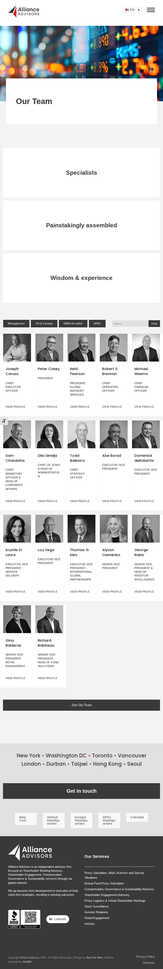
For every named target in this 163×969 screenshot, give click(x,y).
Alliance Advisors (30, 957)
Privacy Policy (145, 956)
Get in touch (82, 791)
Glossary (149, 962)
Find (154, 323)
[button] (151, 10)
